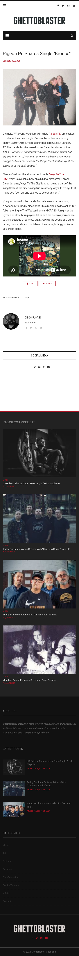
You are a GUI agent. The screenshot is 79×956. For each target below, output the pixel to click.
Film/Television (11, 877)
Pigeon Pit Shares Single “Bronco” (37, 53)
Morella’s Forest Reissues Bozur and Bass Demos (29, 680)
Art (4, 853)
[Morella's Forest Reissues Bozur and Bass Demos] (39, 650)
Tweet (49, 284)
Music (5, 480)
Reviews (7, 869)
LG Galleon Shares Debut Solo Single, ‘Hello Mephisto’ (31, 483)
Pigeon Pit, (55, 133)
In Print (6, 893)
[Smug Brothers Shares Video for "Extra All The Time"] (39, 584)
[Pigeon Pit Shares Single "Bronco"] (39, 100)
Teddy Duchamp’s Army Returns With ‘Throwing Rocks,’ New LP (36, 549)
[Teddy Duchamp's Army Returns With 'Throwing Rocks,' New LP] (39, 519)
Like (31, 284)
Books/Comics (11, 885)
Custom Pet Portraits (13, 393)
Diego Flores (13, 297)
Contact (7, 901)
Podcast (7, 861)
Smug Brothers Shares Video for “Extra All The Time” (30, 614)
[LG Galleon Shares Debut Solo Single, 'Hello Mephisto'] (39, 453)
